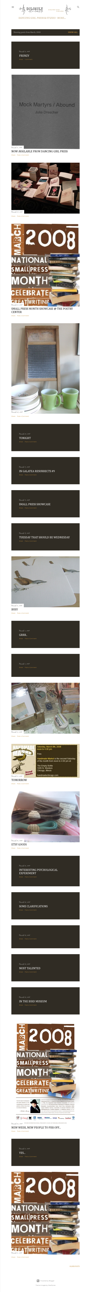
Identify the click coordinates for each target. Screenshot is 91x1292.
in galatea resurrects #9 (37, 471)
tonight (25, 438)
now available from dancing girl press (39, 151)
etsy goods (19, 844)
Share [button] (21, 59)
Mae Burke (51, 1285)
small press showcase (34, 504)
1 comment (28, 59)
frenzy (24, 55)
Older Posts (75, 1266)
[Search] (78, 6)
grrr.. (23, 635)
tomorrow (19, 780)
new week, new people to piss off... (36, 1127)
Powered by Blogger (47, 1281)
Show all (72, 32)
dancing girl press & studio (37, 18)
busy (14, 609)
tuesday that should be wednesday (44, 537)
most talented (29, 968)
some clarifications (33, 906)
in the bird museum (33, 1001)
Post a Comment (23, 155)
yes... (22, 1153)
